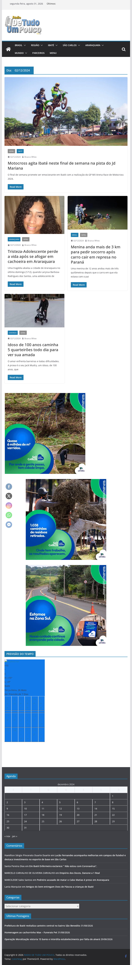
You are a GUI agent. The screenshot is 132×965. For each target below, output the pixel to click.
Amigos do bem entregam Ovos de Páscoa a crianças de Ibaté (60, 886)
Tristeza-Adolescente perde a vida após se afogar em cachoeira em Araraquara (33, 256)
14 (95, 808)
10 (25, 808)
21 (95, 814)
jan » (14, 836)
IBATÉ (51, 45)
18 (43, 814)
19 (60, 814)
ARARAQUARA (92, 45)
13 (78, 808)
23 (8, 821)
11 (43, 808)
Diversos (12, 333)
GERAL (11, 151)
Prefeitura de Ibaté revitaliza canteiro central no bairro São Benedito (42, 925)
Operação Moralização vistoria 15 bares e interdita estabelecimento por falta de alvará (52, 939)
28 (95, 821)
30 (8, 827)
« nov (7, 836)
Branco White (30, 157)
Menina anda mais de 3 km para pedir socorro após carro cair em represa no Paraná (95, 254)
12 (60, 808)
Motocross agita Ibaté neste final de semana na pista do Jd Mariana (61, 165)
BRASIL (18, 45)
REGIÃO (35, 45)
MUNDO (19, 52)
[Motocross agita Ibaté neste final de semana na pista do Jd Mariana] (66, 111)
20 (78, 814)
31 (25, 827)
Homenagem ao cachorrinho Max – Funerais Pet (31, 932)
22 (113, 814)
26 (60, 821)
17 (25, 814)
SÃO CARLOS (70, 45)
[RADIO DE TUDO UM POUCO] (8, 49)
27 (78, 821)
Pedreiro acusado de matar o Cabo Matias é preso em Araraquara (73, 879)
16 (8, 814)
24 (25, 821)
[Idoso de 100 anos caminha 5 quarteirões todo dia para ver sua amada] (34, 310)
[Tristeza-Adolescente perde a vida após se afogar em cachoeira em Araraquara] (34, 215)
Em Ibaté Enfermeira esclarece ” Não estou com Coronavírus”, (63, 866)
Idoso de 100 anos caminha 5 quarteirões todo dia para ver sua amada (33, 349)
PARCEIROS (38, 52)
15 (113, 808)
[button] (24, 45)
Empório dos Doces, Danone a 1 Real (80, 872)
